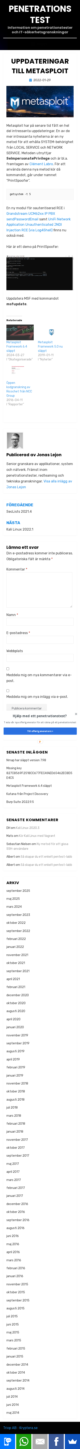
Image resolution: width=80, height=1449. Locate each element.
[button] (39, 715)
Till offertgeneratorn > (40, 731)
